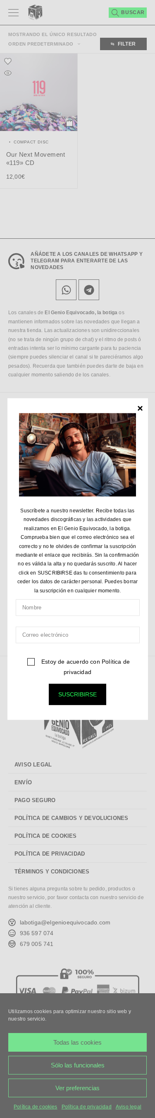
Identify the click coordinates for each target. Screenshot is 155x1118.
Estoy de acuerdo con (85, 666)
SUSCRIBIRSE (77, 694)
